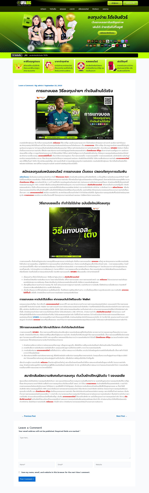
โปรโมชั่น (53, 9)
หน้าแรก (43, 9)
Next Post (121, 416)
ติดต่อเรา (95, 9)
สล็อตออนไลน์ (83, 9)
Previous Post (29, 416)
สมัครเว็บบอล (24, 177)
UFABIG (36, 317)
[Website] (112, 465)
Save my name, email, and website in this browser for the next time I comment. (55, 472)
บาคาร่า (72, 9)
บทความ (105, 9)
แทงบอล (63, 9)
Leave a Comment (26, 85)
